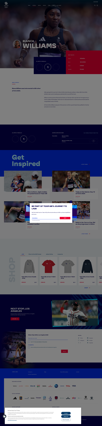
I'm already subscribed (36, 220)
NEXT (65, 218)
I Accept (66, 413)
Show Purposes (66, 419)
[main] (43, 416)
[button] (4, 416)
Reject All (66, 416)
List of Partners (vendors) (12, 420)
